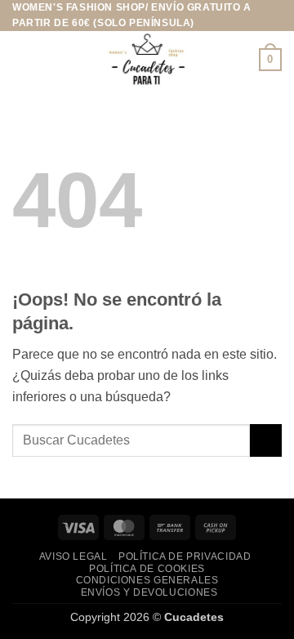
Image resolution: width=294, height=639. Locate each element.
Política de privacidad (184, 556)
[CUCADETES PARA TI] (147, 59)
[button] (22, 60)
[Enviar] (266, 440)
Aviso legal (73, 556)
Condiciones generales (147, 580)
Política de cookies (147, 568)
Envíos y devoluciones (149, 592)
